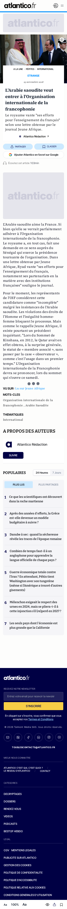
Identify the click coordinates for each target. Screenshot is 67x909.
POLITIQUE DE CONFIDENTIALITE (23, 872)
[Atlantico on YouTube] (59, 737)
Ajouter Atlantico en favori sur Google (36, 154)
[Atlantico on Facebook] (28, 737)
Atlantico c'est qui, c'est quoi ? (23, 767)
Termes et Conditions (40, 719)
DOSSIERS (9, 801)
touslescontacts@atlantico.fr (33, 747)
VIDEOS (8, 816)
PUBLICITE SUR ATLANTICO (20, 857)
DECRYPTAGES (13, 793)
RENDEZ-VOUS (12, 808)
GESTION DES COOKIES (17, 865)
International (45, 69)
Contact (45, 771)
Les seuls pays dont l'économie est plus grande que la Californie (33, 625)
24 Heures (42, 472)
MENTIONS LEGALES (23, 850)
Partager (20, 146)
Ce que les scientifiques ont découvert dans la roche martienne (35, 499)
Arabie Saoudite (37, 405)
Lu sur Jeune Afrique (30, 388)
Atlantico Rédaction (34, 136)
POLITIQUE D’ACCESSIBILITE (20, 880)
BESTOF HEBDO (13, 831)
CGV (6, 850)
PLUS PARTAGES (48, 484)
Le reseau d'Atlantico (17, 770)
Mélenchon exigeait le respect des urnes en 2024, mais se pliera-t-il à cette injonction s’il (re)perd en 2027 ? (35, 606)
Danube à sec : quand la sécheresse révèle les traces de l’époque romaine (36, 537)
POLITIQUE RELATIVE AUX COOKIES (24, 887)
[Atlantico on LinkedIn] (39, 737)
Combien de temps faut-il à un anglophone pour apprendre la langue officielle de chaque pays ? (33, 555)
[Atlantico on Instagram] (49, 737)
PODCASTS (10, 823)
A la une (18, 69)
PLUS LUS (19, 484)
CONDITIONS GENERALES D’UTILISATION (28, 895)
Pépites (30, 69)
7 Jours (56, 472)
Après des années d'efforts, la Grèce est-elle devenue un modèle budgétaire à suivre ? (34, 518)
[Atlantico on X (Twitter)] (18, 737)
